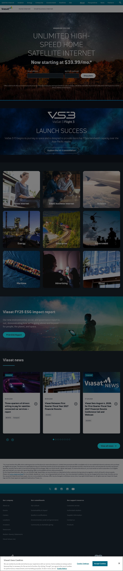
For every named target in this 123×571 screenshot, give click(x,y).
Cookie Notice (62, 569)
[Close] (119, 563)
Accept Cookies (100, 564)
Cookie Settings (83, 564)
